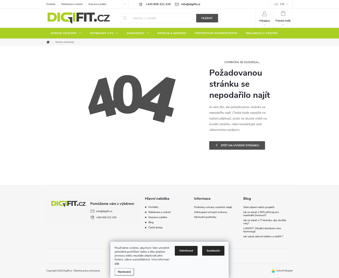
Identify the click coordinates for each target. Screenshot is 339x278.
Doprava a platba (97, 4)
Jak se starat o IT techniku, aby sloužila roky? (264, 222)
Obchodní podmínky (205, 217)
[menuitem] (66, 33)
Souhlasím (213, 251)
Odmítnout (186, 251)
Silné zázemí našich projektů (258, 207)
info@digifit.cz (104, 211)
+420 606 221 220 (106, 217)
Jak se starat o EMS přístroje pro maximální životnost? (261, 213)
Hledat (207, 18)
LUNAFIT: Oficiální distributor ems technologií (262, 230)
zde (117, 263)
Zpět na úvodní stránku (240, 145)
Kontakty (50, 4)
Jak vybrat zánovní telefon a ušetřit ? (263, 236)
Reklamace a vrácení (71, 4)
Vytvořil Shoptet (284, 270)
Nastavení (124, 272)
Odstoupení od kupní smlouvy (210, 212)
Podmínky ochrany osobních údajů (213, 207)
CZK (282, 4)
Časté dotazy (155, 227)
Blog (150, 222)
